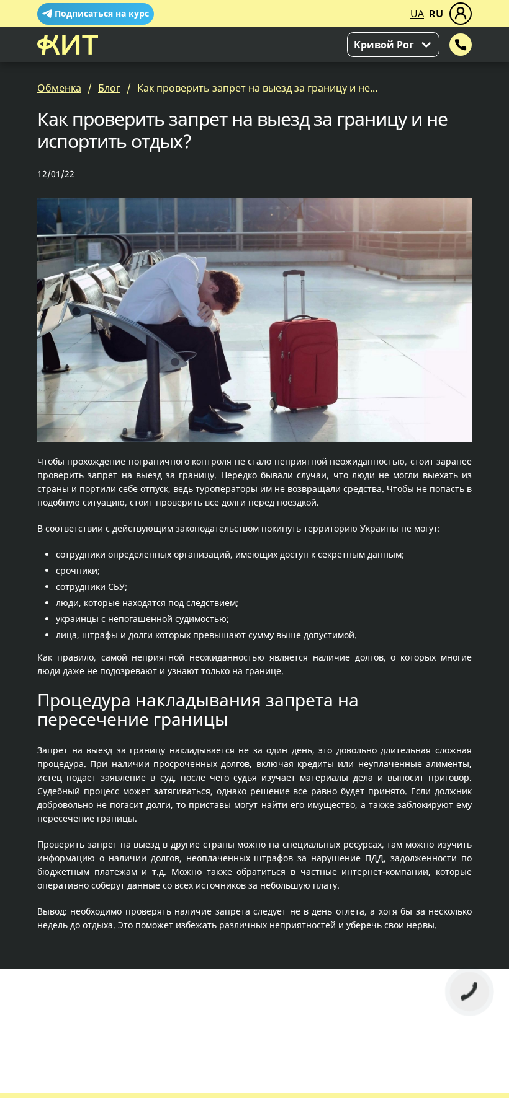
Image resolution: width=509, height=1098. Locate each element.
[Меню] (460, 13)
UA (417, 13)
